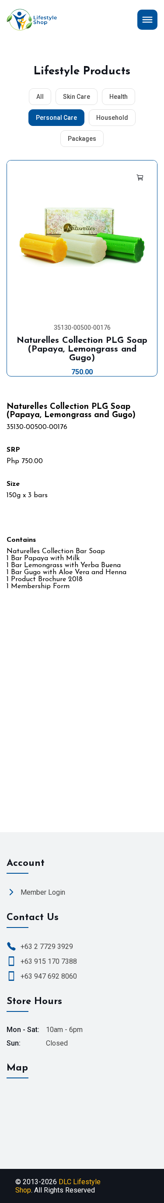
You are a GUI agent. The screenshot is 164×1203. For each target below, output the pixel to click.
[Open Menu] (147, 20)
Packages (82, 138)
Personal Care (56, 117)
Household (112, 117)
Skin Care (76, 96)
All (40, 96)
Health (118, 96)
